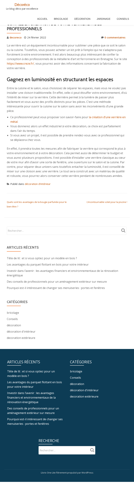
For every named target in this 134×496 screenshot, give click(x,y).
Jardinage (103, 18)
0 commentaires (115, 37)
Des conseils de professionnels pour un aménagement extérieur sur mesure (57, 282)
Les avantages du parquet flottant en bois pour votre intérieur (48, 264)
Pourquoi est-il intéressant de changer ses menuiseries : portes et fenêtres (56, 288)
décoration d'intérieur (38, 184)
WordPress (87, 472)
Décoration (82, 18)
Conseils (123, 18)
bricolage (13, 313)
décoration (14, 325)
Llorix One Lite (48, 472)
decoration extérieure (21, 338)
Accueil (42, 18)
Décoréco (22, 4)
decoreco (16, 37)
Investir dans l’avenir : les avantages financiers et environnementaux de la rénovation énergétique (31, 397)
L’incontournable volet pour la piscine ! (107, 202)
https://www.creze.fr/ (20, 63)
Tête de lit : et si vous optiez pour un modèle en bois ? (42, 258)
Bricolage (61, 18)
